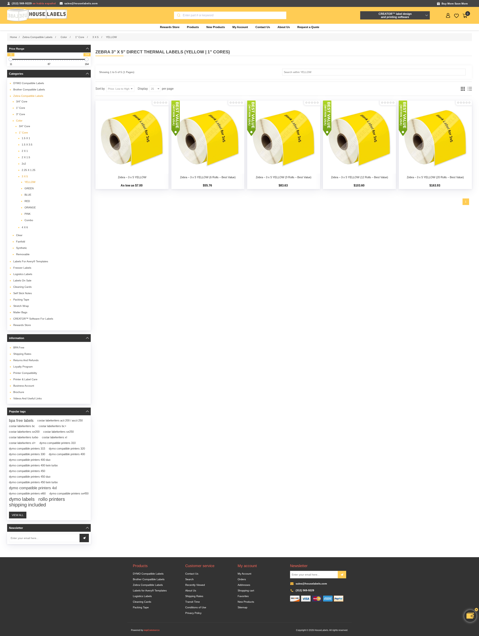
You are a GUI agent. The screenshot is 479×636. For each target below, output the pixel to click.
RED (27, 201)
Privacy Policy (193, 612)
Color (19, 120)
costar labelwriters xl (54, 437)
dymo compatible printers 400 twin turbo (33, 465)
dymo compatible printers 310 (57, 442)
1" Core (20, 107)
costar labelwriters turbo (23, 437)
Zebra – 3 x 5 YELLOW (132, 177)
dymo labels (22, 499)
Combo (29, 220)
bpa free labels (21, 420)
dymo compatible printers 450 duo (29, 476)
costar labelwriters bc (22, 426)
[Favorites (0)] (456, 15)
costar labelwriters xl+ (22, 442)
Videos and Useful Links (27, 398)
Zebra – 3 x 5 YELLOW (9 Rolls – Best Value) (283, 177)
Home (13, 37)
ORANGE (30, 207)
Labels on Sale (22, 280)
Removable (23, 254)
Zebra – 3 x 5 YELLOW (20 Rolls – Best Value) (435, 177)
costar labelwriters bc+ (52, 426)
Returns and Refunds (26, 360)
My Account (244, 573)
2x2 (24, 163)
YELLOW (30, 181)
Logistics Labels (22, 274)
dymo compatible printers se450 (69, 493)
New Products (246, 601)
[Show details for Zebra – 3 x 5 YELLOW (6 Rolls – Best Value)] (207, 137)
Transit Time (192, 601)
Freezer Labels (22, 267)
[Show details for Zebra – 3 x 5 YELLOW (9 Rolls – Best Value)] (283, 137)
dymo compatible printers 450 (27, 471)
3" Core (20, 114)
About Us (190, 590)
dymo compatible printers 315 (27, 448)
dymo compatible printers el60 (27, 493)
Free (18, 347)
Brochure (18, 392)
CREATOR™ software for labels (33, 318)
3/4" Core (21, 101)
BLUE (28, 194)
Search (189, 579)
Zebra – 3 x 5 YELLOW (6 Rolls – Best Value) (208, 177)
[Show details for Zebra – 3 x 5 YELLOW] (131, 137)
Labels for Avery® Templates (30, 261)
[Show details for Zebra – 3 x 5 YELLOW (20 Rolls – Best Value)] (435, 137)
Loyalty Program (23, 366)
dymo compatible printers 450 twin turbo (33, 482)
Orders (242, 579)
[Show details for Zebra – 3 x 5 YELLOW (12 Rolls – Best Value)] (359, 137)
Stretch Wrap (21, 305)
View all (18, 515)
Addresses (244, 584)
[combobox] (230, 15)
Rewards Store (22, 325)
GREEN (29, 188)
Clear (19, 235)
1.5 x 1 (26, 138)
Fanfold (20, 241)
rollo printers (51, 499)
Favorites (243, 596)
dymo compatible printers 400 (67, 454)
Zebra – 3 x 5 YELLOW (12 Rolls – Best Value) (359, 177)
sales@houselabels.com (81, 3)
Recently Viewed (195, 584)
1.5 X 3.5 (27, 144)
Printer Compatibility (25, 372)
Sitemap (242, 607)
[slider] (10, 59)
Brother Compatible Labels (29, 89)
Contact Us (191, 573)
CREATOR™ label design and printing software (395, 15)
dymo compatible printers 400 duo (29, 459)
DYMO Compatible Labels (28, 83)
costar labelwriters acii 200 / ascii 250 (60, 420)
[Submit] (178, 15)
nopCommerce (152, 630)
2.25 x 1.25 (28, 170)
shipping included (27, 504)
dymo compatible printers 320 (67, 448)
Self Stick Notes (22, 293)
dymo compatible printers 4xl (33, 488)
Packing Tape (21, 299)
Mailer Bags (20, 312)
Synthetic (21, 247)
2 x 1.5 (26, 157)
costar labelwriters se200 (24, 431)
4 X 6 (25, 227)
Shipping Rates (22, 353)
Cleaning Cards (22, 286)
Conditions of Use (195, 607)
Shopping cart (246, 590)
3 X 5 (25, 176)
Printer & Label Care (25, 379)
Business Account (23, 385)
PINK (27, 213)
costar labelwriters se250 (58, 431)
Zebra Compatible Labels (28, 95)
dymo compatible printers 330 (27, 454)
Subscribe (342, 574)
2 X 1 (25, 150)
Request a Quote (308, 27)
